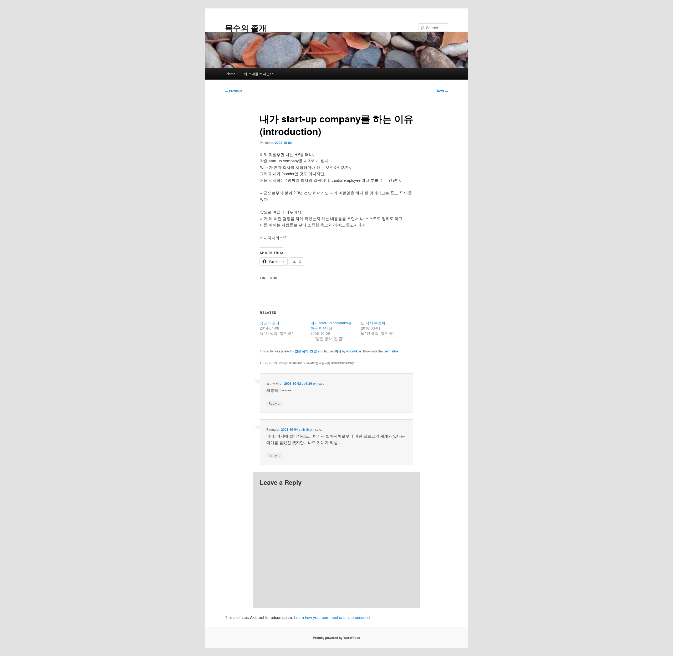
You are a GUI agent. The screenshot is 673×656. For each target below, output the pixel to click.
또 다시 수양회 (373, 322)
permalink (391, 351)
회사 (338, 351)
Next (442, 90)
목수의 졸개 (246, 27)
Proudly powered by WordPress (336, 637)
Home (230, 73)
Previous (233, 90)
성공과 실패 (269, 322)
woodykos (353, 351)
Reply (274, 403)
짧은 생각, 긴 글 (306, 351)
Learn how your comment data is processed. (332, 617)
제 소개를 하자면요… (260, 73)
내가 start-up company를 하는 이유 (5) (331, 325)
